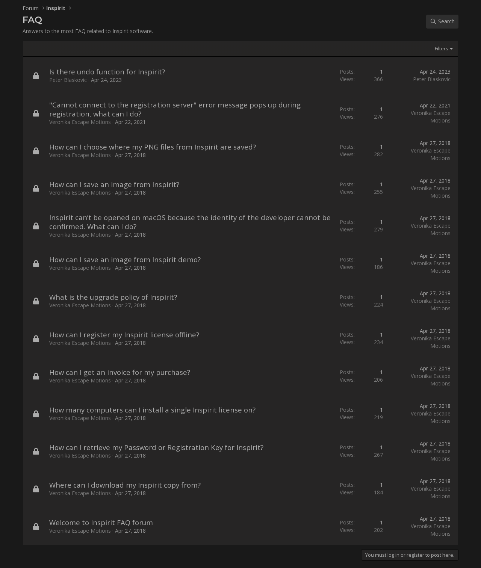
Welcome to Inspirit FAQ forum (101, 522)
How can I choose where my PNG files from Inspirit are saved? (152, 146)
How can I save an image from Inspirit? (114, 184)
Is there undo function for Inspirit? (107, 71)
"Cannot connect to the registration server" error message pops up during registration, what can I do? (175, 109)
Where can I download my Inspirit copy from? (125, 484)
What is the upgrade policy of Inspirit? (113, 297)
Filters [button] (441, 48)
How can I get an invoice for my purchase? (119, 372)
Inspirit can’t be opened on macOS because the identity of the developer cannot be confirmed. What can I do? (190, 222)
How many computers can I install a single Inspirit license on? (152, 409)
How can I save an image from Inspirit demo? (125, 259)
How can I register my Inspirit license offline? (124, 334)
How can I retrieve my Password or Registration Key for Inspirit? (156, 447)
